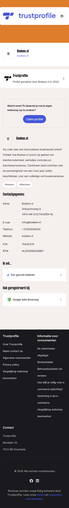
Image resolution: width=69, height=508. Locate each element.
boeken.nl (22, 55)
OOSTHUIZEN (41, 214)
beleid (41, 494)
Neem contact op (13, 351)
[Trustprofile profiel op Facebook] (31, 480)
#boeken (9, 184)
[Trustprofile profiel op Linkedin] (37, 480)
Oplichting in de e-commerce (48, 399)
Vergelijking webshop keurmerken (15, 375)
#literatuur (25, 184)
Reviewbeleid (45, 362)
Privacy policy (11, 364)
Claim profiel (34, 119)
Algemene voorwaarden (17, 357)
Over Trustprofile (12, 344)
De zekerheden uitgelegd (46, 352)
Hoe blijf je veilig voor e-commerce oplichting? (51, 386)
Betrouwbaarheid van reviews (49, 372)
